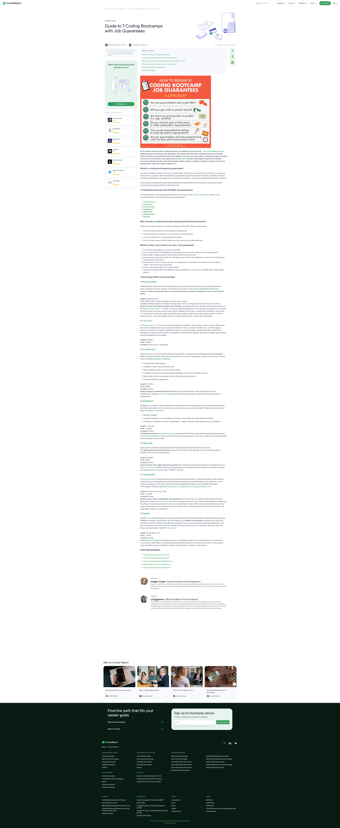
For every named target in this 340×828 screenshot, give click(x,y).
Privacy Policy (176, 429)
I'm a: (165, 387)
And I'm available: (194, 387)
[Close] (212, 385)
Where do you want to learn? (173, 404)
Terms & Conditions (186, 429)
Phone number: (194, 422)
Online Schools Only (198, 407)
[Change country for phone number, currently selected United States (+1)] (191, 425)
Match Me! (188, 439)
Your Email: (167, 422)
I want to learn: (168, 395)
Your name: (167, 413)
